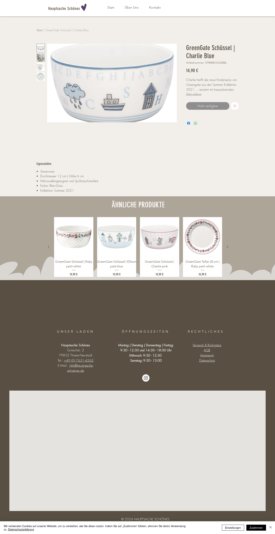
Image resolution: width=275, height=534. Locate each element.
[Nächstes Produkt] (227, 247)
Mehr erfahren (193, 94)
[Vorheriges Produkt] (48, 247)
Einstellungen (233, 528)
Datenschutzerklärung (21, 529)
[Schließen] (270, 527)
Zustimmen (256, 528)
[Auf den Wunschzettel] (235, 106)
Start (39, 30)
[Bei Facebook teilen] (188, 123)
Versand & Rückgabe (207, 345)
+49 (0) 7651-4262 (79, 360)
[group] (138, 247)
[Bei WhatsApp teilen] (195, 123)
